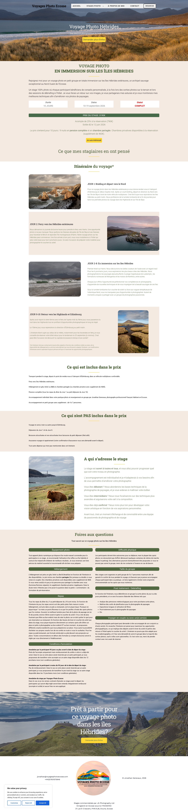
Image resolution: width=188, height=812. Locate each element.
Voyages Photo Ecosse (49, 6)
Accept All (42, 803)
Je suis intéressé (94, 140)
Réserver (150, 6)
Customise (14, 803)
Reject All (28, 803)
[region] (28, 796)
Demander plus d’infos (94, 39)
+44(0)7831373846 (52, 779)
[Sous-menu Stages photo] (103, 5)
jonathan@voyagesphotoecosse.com (52, 777)
